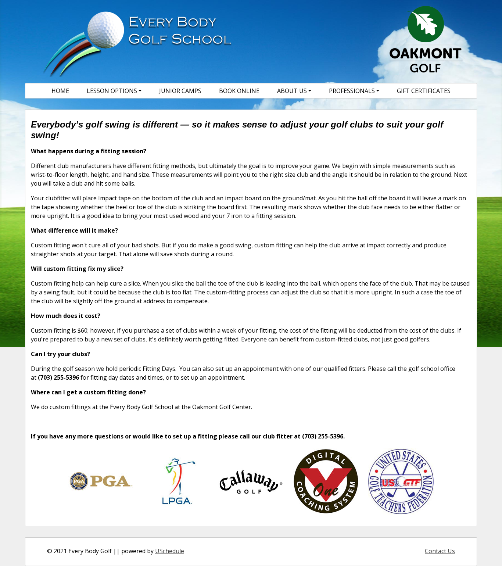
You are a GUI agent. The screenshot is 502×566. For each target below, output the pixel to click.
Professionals (352, 91)
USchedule (169, 551)
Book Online (239, 91)
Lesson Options (112, 91)
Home (60, 91)
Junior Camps (180, 91)
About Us (292, 91)
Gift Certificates (424, 91)
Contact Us (440, 551)
